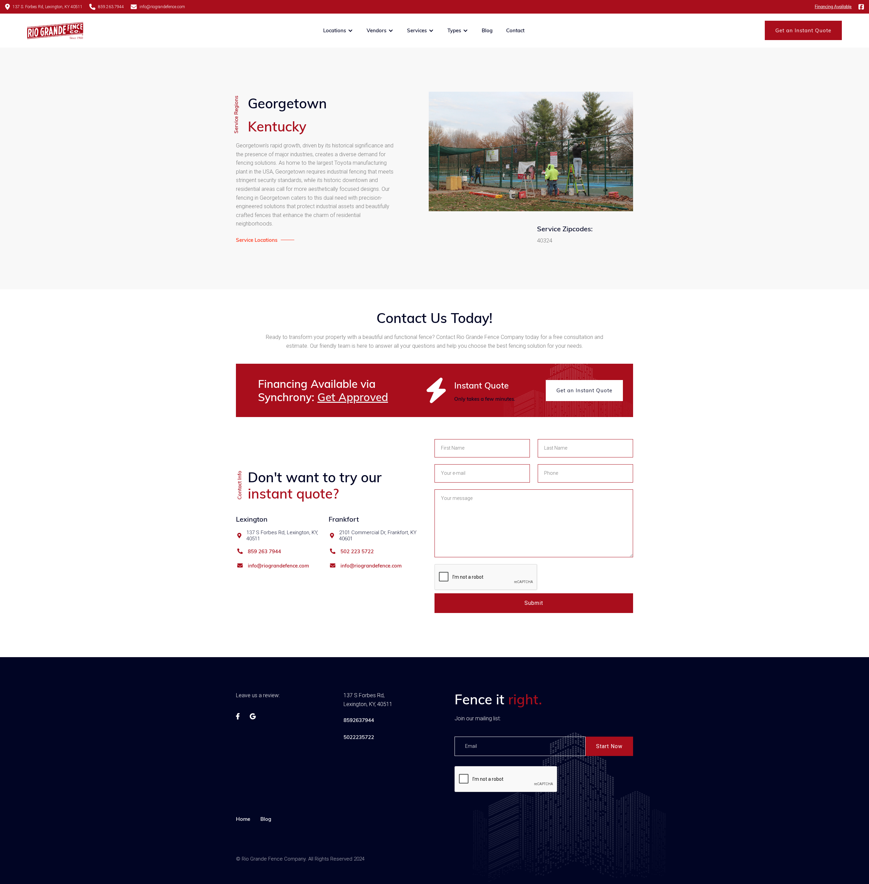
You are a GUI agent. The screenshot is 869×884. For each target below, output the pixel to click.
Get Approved (352, 397)
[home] (55, 30)
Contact (515, 30)
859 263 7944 (264, 551)
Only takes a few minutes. (484, 399)
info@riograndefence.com (278, 566)
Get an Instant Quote (803, 30)
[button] (338, 30)
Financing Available (833, 6)
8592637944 (359, 720)
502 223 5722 (357, 551)
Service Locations (256, 240)
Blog (487, 30)
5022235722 (359, 737)
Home (243, 819)
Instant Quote (481, 385)
